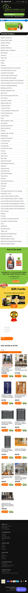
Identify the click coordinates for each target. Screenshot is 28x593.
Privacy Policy (5, 527)
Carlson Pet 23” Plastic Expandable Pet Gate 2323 (7, 477)
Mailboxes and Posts (6, 88)
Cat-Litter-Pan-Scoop (6, 148)
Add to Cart (16, 281)
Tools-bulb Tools (5, 108)
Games (2, 63)
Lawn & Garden (5, 115)
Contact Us (4, 534)
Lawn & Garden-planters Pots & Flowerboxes (13, 208)
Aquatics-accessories (6, 38)
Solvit (2, 223)
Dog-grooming (5, 168)
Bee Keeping (4, 136)
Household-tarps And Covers (8, 70)
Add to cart (4, 376)
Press (3, 547)
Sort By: (2, 350)
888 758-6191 (4, 563)
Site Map (4, 549)
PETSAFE (3, 216)
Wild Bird (3, 131)
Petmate (3, 213)
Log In (25, 1)
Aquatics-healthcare (6, 48)
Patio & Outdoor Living (7, 120)
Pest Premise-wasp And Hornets (9, 95)
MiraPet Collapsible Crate (8, 90)
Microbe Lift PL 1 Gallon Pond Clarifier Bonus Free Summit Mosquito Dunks (14, 273)
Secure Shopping (5, 529)
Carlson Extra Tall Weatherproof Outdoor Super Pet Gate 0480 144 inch (8, 505)
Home (3, 545)
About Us (4, 546)
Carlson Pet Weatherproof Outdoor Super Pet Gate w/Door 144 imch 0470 (21, 478)
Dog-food (3, 166)
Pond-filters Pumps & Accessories (10, 218)
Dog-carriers (4, 156)
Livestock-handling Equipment (9, 85)
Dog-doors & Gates (6, 161)
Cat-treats (3, 153)
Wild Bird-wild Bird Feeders (8, 244)
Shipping (4, 535)
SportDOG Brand (5, 229)
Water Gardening (5, 128)
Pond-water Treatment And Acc (9, 221)
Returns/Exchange (6, 537)
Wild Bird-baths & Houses (8, 239)
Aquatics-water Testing (7, 133)
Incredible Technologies (7, 73)
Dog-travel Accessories (7, 181)
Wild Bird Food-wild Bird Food (9, 234)
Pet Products (4, 98)
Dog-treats (4, 183)
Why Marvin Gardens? (6, 526)
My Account (18, 1)
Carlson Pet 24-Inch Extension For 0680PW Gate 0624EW (7, 423)
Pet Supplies (4, 123)
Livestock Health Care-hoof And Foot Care (12, 83)
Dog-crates (4, 158)
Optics (2, 118)
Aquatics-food (4, 45)
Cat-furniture (4, 143)
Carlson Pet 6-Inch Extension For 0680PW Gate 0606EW (7, 450)
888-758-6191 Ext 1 (6, 571)
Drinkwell (3, 186)
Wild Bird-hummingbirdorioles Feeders (11, 241)
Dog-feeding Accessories (7, 163)
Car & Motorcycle (5, 141)
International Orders (6, 538)
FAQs (3, 539)
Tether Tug (4, 231)
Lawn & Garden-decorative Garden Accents (12, 201)
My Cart (3, 557)
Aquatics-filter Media (6, 40)
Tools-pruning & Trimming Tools (10, 110)
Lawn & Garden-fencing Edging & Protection (12, 203)
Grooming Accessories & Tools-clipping (11, 191)
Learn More (14, 306)
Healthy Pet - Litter (6, 193)
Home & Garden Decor (7, 113)
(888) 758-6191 (7, 1)
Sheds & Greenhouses (7, 125)
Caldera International (6, 138)
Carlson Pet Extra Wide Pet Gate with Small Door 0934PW (20, 396)
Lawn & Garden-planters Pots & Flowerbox (12, 80)
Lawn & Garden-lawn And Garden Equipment (13, 206)
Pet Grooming (4, 211)
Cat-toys (3, 151)
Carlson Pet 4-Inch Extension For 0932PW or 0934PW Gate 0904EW (7, 396)
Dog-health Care (5, 171)
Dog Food (3, 55)
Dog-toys (3, 178)
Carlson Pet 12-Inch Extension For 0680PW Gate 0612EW (20, 423)
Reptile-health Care (6, 103)
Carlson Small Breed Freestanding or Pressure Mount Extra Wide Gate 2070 (7, 369)
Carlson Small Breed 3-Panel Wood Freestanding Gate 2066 (21, 369)
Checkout (4, 558)
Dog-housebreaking (6, 173)
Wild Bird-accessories (6, 236)
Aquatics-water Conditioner (8, 50)
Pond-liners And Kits (6, 100)
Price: (10, 276)
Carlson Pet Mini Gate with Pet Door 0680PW (20, 449)
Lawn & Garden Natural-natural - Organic (12, 198)
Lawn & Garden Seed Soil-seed (9, 75)
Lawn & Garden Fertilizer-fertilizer (10, 196)
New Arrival (4, 93)
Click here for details (18, 16)
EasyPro (3, 60)
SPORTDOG (4, 226)
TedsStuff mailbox (6, 105)
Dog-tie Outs (4, 176)
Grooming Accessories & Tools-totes (10, 68)
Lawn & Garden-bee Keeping (8, 78)
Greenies (3, 65)
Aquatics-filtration (5, 43)
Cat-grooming (4, 146)
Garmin (3, 188)
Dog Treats (4, 58)
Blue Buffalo (4, 53)
